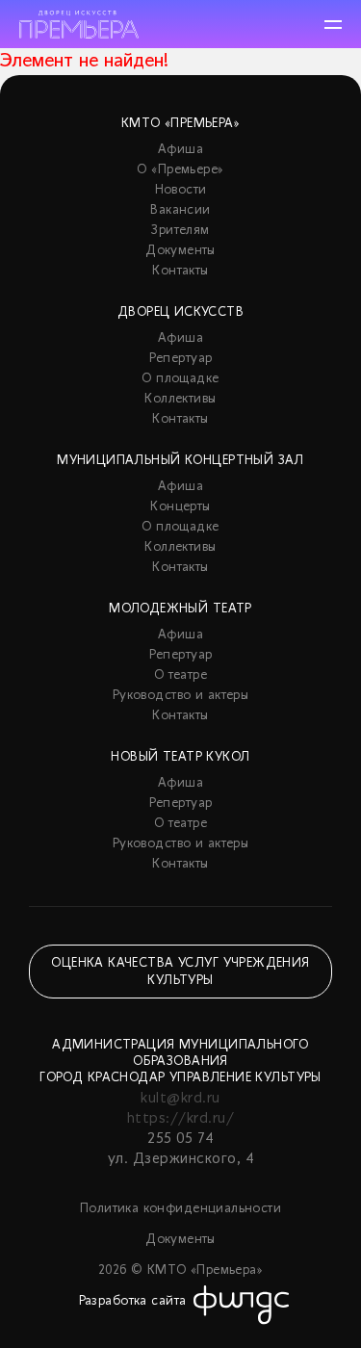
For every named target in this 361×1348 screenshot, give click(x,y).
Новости (181, 190)
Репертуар (181, 358)
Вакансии (180, 210)
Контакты (180, 271)
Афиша (180, 150)
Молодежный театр (180, 609)
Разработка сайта (133, 1301)
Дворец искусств (180, 312)
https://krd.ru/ (180, 1119)
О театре (180, 675)
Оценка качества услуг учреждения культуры (180, 972)
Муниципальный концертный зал (180, 461)
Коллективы (180, 399)
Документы (180, 251)
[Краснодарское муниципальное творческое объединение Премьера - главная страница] (79, 25)
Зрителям (180, 230)
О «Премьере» (180, 170)
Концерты (180, 507)
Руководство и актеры (180, 695)
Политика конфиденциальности (180, 1209)
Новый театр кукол (180, 757)
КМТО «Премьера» (180, 124)
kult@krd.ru (180, 1098)
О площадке (180, 379)
